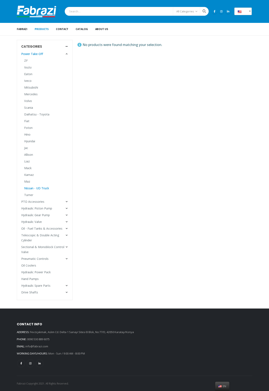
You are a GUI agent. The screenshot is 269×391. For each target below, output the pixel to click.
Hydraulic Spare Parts (35, 286)
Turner (28, 195)
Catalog (82, 29)
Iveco (28, 81)
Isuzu (28, 67)
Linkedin (40, 363)
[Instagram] (221, 11)
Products (42, 29)
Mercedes (31, 94)
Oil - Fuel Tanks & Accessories (41, 228)
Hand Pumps (30, 279)
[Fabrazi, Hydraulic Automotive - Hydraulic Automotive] (36, 11)
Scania (28, 108)
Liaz (27, 161)
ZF (26, 61)
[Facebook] (214, 11)
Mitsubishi (31, 87)
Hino (27, 134)
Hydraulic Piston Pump (36, 208)
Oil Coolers (28, 265)
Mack (28, 168)
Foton (28, 128)
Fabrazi (22, 29)
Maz (27, 181)
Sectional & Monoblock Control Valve (42, 249)
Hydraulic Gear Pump (35, 215)
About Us (101, 29)
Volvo (28, 101)
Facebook (21, 363)
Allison (28, 155)
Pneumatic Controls (35, 259)
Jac (26, 148)
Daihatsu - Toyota (36, 114)
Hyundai (29, 141)
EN (244, 11)
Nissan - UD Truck (36, 188)
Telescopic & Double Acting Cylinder (40, 237)
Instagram (30, 363)
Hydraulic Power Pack (36, 272)
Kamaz (29, 175)
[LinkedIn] (228, 11)
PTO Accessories (32, 202)
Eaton (28, 74)
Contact (62, 29)
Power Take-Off (32, 54)
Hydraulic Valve (31, 222)
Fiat (26, 121)
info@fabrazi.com (36, 346)
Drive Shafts (29, 292)
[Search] (204, 11)
